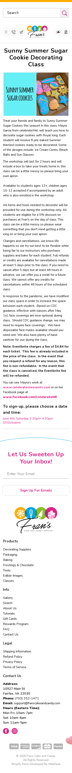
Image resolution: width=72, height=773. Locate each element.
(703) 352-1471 (27, 698)
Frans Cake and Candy (41, 756)
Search (7, 603)
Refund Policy (12, 656)
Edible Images (13, 575)
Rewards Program (15, 624)
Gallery (8, 598)
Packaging (10, 554)
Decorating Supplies (17, 549)
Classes (8, 581)
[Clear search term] (55, 12)
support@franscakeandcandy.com (37, 703)
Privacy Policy (12, 662)
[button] (6, 32)
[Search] (64, 13)
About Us (10, 608)
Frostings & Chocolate (18, 565)
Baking (7, 560)
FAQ (6, 629)
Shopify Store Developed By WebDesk (36, 764)
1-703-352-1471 (14, 32)
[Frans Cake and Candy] (37, 32)
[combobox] (36, 12)
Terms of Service (14, 667)
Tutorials (9, 613)
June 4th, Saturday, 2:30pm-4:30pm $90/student (28, 421)
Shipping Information (17, 651)
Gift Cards (10, 619)
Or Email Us (21, 32)
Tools (7, 570)
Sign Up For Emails (36, 490)
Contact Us (10, 634)
